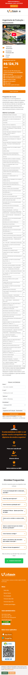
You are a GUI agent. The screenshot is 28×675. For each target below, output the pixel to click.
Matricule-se (14, 6)
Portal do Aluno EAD (8, 598)
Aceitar (5, 673)
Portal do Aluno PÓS (9, 601)
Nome (4, 384)
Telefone (5, 396)
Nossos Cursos (7, 593)
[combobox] (14, 411)
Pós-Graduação (7, 596)
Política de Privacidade (9, 669)
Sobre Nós (6, 590)
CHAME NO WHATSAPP (15, 561)
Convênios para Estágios (9, 604)
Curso (4, 408)
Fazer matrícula (14, 91)
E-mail (4, 390)
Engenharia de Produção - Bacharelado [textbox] (12, 410)
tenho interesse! (14, 414)
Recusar (12, 673)
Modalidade (6, 402)
